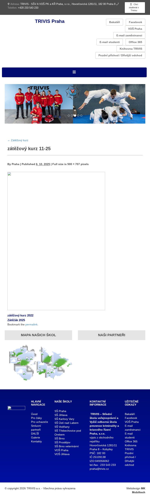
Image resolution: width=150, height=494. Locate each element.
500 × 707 (73, 164)
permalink (31, 324)
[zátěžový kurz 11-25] (56, 241)
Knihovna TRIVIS (131, 48)
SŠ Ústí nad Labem (66, 422)
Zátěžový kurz (17, 140)
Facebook (135, 22)
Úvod (34, 414)
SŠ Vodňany (62, 426)
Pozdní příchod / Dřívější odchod (120, 55)
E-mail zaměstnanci (129, 35)
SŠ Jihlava (60, 415)
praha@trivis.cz (99, 468)
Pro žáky (36, 417)
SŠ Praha (60, 411)
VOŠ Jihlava (62, 454)
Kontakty (36, 441)
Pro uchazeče (39, 421)
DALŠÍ (35, 433)
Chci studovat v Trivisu (134, 7)
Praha (15, 164)
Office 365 (135, 42)
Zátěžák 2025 (16, 320)
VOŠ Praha (135, 28)
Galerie (35, 437)
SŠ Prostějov (62, 442)
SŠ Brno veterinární (66, 446)
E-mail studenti (110, 42)
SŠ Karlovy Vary (64, 418)
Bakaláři (114, 22)
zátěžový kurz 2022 (20, 315)
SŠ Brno (59, 438)
